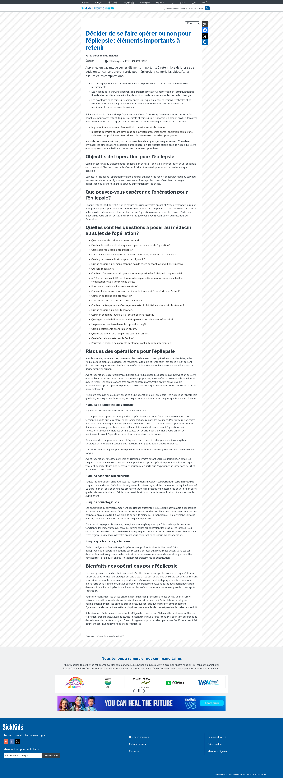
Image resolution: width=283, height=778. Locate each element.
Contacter (134, 751)
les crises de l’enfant (119, 167)
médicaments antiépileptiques (155, 580)
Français (98, 2)
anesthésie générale (134, 410)
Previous (133, 690)
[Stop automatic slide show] (139, 690)
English (85, 2)
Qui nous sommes (139, 737)
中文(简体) (113, 2)
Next (144, 690)
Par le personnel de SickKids (102, 55)
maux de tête (180, 449)
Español (160, 2)
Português (145, 2)
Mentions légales (217, 751)
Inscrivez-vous (51, 755)
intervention (171, 114)
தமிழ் (182, 2)
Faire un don (215, 744)
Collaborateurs (137, 744)
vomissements (177, 416)
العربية (193, 2)
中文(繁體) (129, 2)
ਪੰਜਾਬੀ (204, 2)
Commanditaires (217, 737)
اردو (172, 2)
